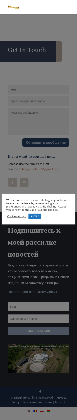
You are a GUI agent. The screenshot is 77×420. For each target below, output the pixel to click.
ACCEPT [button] (35, 216)
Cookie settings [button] (16, 216)
